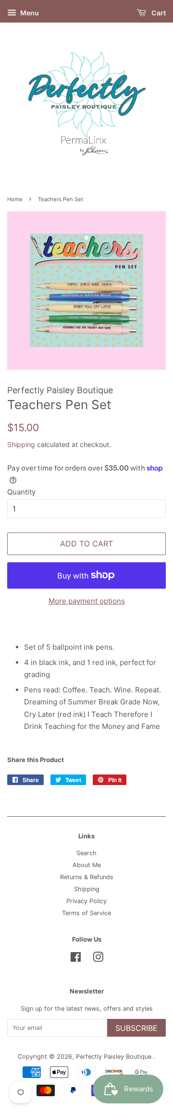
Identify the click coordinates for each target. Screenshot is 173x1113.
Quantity (21, 491)
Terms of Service (86, 913)
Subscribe (136, 1028)
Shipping (21, 444)
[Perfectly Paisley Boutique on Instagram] (98, 959)
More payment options (87, 600)
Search (86, 853)
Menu (29, 13)
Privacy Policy (86, 901)
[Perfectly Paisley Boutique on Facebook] (75, 959)
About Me (87, 865)
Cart (158, 13)
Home (15, 199)
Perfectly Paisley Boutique (114, 1056)
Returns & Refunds (86, 877)
